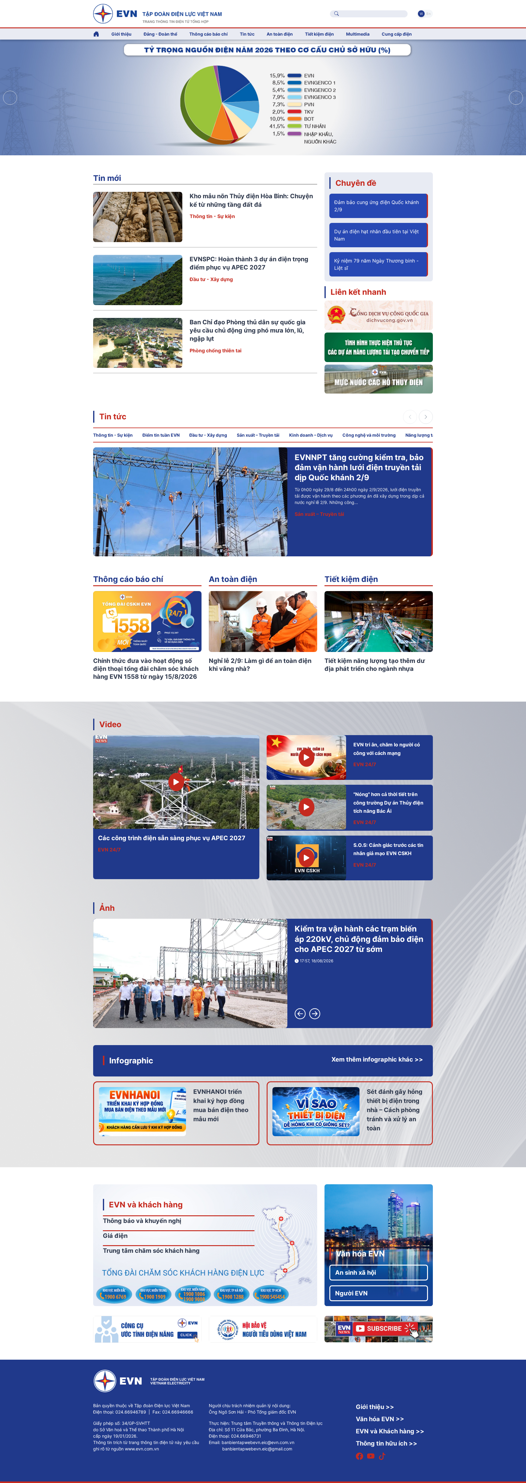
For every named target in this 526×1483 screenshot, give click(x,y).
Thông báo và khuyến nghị (142, 1220)
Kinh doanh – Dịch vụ (311, 435)
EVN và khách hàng (146, 1204)
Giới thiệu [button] (121, 34)
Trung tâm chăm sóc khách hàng (151, 1250)
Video (110, 724)
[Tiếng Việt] (157, 13)
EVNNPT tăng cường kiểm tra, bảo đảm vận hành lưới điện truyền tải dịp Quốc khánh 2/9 (359, 467)
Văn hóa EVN (360, 1253)
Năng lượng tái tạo (424, 435)
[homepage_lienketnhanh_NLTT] (378, 347)
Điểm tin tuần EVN (161, 435)
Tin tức (112, 416)
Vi (421, 14)
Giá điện (115, 1235)
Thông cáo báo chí (208, 34)
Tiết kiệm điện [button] (319, 34)
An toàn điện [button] (280, 34)
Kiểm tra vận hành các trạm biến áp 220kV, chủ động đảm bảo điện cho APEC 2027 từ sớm (359, 939)
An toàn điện (233, 579)
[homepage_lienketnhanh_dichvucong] (378, 315)
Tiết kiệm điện (351, 579)
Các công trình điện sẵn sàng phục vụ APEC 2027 (171, 838)
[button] (516, 98)
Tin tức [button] (247, 34)
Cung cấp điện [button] (397, 34)
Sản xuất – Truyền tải (258, 435)
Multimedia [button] (358, 34)
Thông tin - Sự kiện (212, 216)
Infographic (131, 1060)
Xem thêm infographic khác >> (377, 1059)
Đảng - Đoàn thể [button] (160, 34)
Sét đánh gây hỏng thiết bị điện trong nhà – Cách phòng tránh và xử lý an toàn (395, 1110)
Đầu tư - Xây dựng (211, 279)
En (428, 14)
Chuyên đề (355, 183)
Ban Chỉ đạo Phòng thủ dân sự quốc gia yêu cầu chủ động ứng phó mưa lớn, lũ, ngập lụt (248, 331)
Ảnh (107, 908)
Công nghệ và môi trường (369, 435)
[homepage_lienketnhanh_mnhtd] (378, 378)
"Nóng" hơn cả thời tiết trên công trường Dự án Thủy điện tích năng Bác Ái (388, 802)
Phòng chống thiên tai (215, 350)
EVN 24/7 (109, 850)
